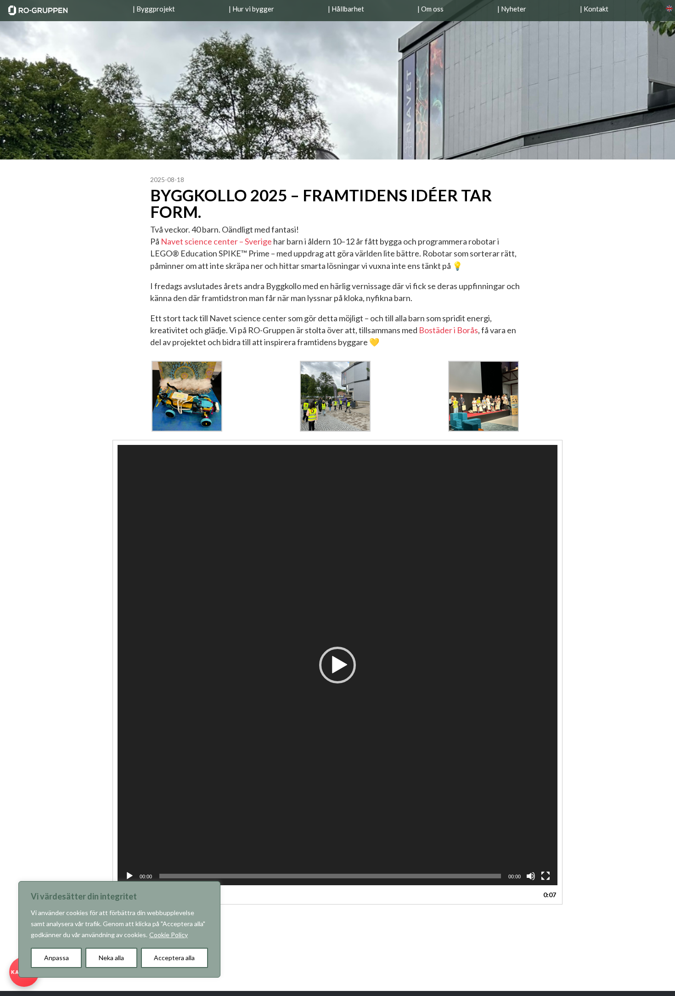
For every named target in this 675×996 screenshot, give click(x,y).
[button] (337, 665)
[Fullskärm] (545, 876)
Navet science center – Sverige (216, 241)
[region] (119, 929)
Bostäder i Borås (448, 330)
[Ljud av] (530, 876)
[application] (337, 665)
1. (146, 895)
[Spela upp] (129, 876)
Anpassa (56, 958)
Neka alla (111, 958)
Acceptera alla (174, 958)
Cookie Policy (168, 935)
